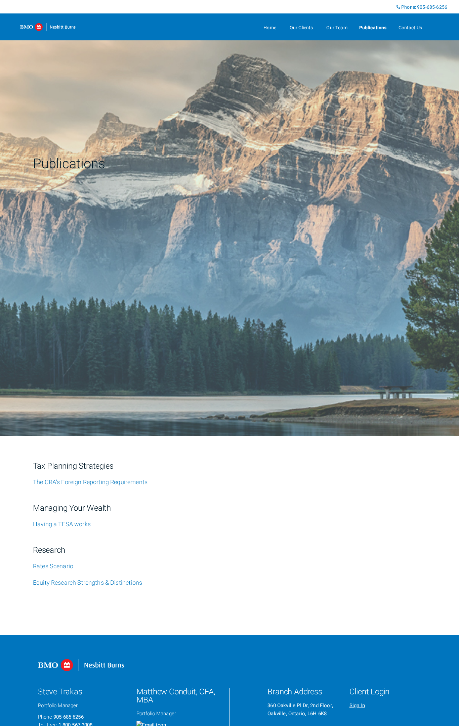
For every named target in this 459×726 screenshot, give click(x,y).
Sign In (357, 705)
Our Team (336, 27)
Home (269, 27)
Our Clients (301, 27)
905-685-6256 (432, 7)
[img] (229, 218)
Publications (373, 27)
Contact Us (410, 27)
